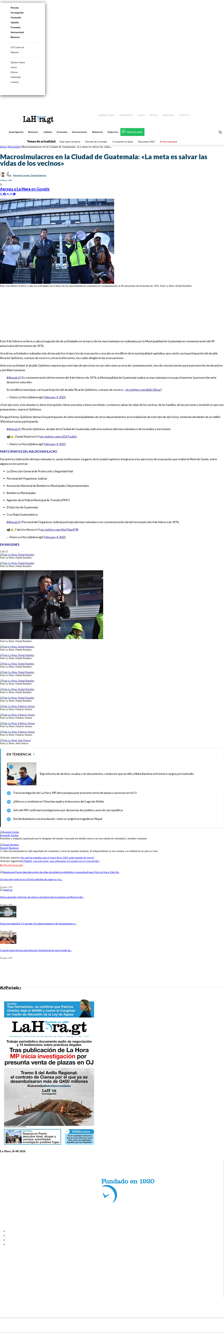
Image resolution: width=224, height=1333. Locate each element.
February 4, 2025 (55, 397)
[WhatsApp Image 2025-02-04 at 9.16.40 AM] (15, 740)
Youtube (14, 1295)
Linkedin (14, 1287)
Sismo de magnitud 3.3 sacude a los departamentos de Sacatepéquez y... (38, 923)
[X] (5, 1291)
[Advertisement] (98, 313)
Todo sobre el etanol (69, 141)
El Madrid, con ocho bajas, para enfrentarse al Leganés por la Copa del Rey (60, 861)
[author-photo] (9, 832)
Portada (15, 8)
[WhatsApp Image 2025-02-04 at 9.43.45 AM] (51, 638)
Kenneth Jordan (9, 835)
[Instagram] (200, 101)
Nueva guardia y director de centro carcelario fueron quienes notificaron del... (42, 897)
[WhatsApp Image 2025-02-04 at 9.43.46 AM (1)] (17, 554)
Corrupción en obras (122, 141)
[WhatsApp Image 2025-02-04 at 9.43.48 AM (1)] (17, 680)
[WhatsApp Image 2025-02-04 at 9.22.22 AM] (17, 723)
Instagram (15, 1282)
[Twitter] (211, 101)
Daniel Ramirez (38, 175)
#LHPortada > (10, 987)
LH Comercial (17, 47)
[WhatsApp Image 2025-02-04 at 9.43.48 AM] (17, 563)
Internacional (17, 32)
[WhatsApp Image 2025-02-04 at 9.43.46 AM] (17, 672)
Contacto (15, 82)
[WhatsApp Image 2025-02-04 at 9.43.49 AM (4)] (17, 689)
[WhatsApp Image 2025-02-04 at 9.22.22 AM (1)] (17, 706)
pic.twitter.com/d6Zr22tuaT (144, 389)
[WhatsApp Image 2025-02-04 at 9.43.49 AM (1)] (17, 646)
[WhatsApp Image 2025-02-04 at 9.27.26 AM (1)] (17, 714)
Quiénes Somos (18, 62)
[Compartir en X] (8, 193)
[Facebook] (194, 101)
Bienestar (15, 37)
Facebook (15, 1278)
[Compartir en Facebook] (5, 193)
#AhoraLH (13, 377)
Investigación (17, 12)
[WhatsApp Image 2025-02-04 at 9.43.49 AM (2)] (17, 655)
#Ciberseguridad (168, 141)
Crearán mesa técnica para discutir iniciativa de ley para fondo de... (36, 950)
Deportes (15, 52)
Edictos (14, 72)
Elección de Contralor (96, 141)
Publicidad (15, 77)
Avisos (14, 67)
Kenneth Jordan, (22, 175)
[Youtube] (217, 101)
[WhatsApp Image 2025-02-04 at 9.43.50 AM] (17, 697)
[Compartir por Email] (11, 193)
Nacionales (16, 17)
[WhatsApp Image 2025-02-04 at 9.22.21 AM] (17, 731)
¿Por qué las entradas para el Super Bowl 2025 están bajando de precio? (57, 857)
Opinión (15, 22)
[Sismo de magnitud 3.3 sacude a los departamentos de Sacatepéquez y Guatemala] (8, 916)
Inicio (3, 146)
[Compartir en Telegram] (14, 193)
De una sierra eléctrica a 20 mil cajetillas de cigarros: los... (31, 879)
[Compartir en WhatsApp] (1, 193)
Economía (15, 27)
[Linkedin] (206, 101)
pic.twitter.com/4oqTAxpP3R (59, 529)
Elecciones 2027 (146, 141)
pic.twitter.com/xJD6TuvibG (58, 436)
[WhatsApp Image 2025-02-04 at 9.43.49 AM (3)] (17, 663)
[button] (220, 132)
